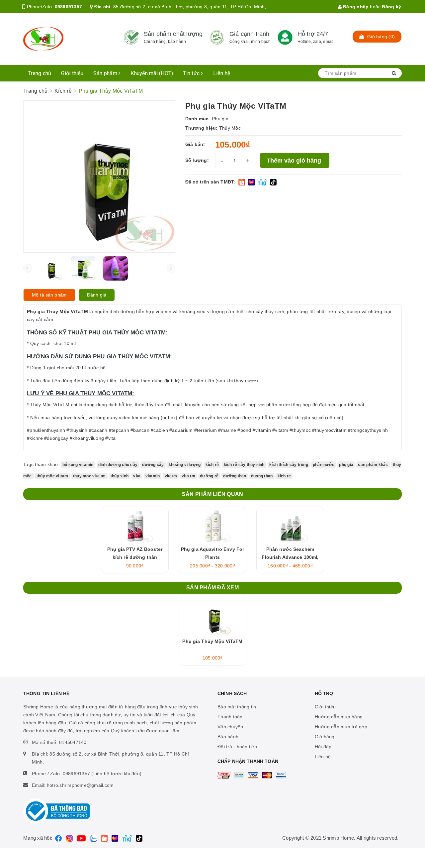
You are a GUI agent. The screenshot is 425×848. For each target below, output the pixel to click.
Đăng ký (391, 6)
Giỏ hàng (325, 736)
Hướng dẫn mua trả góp (341, 726)
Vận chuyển (230, 726)
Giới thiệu (72, 73)
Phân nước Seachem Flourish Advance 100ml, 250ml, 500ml (290, 557)
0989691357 (68, 6)
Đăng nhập (355, 6)
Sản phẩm (106, 73)
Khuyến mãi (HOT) (151, 73)
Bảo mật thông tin (236, 706)
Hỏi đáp (323, 746)
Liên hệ (221, 73)
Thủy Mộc (230, 128)
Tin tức (192, 73)
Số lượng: (197, 160)
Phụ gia (220, 118)
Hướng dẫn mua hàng (339, 716)
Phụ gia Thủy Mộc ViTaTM (212, 641)
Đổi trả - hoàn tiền (237, 746)
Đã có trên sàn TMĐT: (210, 181)
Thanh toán (230, 716)
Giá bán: (195, 144)
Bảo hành (227, 736)
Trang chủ (39, 73)
